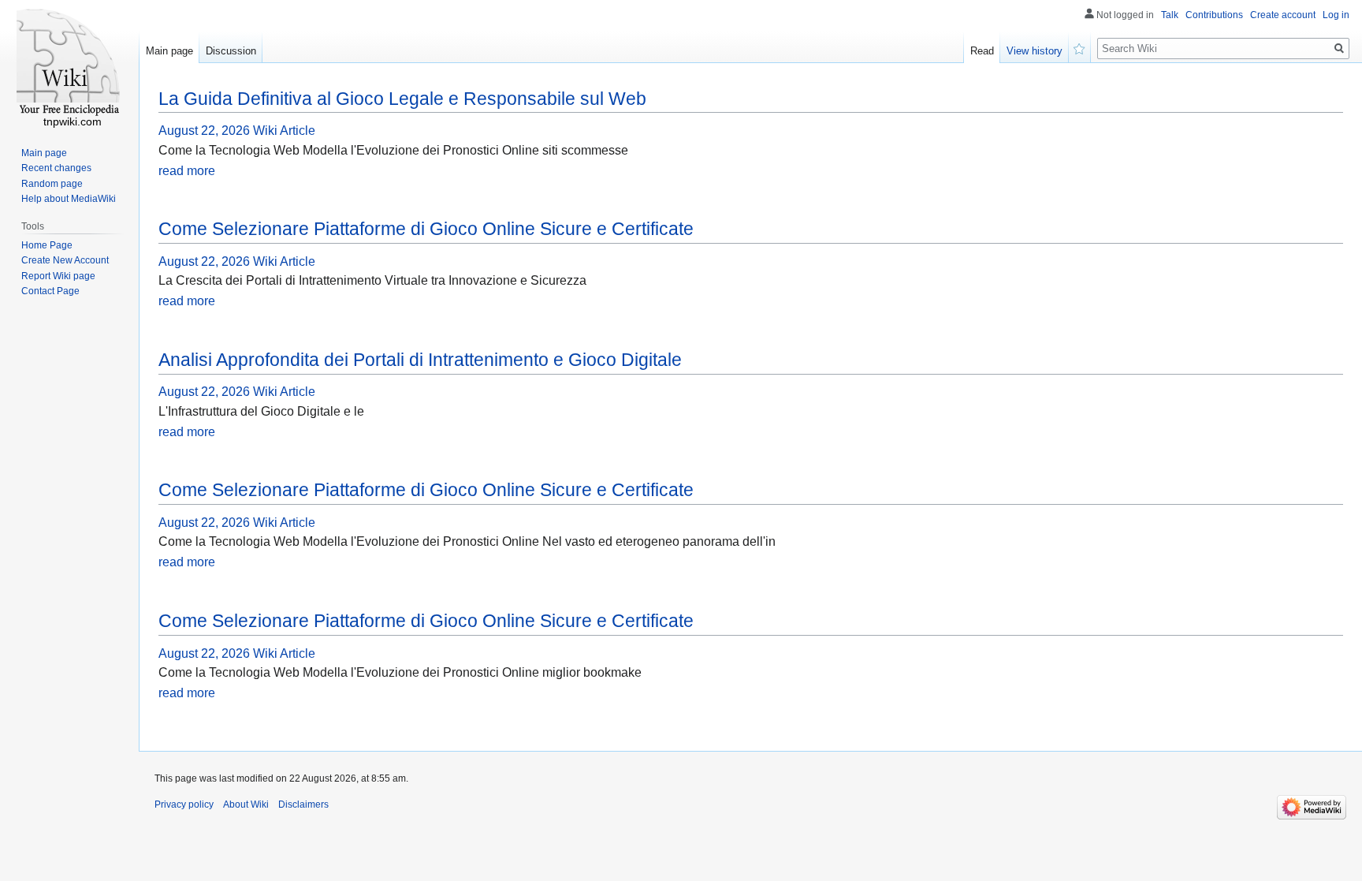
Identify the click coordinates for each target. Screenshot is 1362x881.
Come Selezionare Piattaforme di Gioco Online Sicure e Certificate (426, 228)
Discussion (231, 51)
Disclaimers (303, 804)
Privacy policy (184, 804)
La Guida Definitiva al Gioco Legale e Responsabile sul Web (402, 98)
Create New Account (65, 260)
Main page (169, 51)
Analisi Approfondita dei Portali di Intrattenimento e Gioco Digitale (420, 359)
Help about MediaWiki (68, 198)
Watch (1080, 47)
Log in (1336, 15)
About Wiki (246, 804)
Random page (52, 183)
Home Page (47, 245)
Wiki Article (284, 130)
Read (982, 51)
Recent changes (56, 168)
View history (1034, 51)
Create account (1282, 15)
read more (186, 170)
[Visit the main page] (69, 63)
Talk (1169, 15)
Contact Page (50, 291)
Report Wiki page (58, 276)
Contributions (1214, 15)
